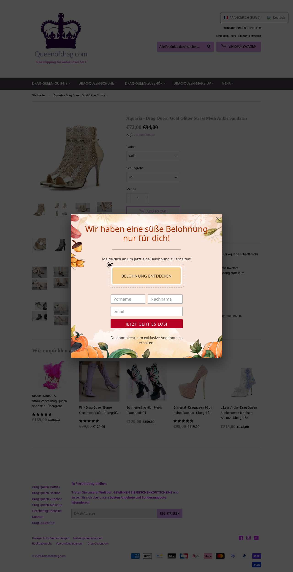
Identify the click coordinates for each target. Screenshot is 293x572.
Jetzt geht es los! (146, 324)
